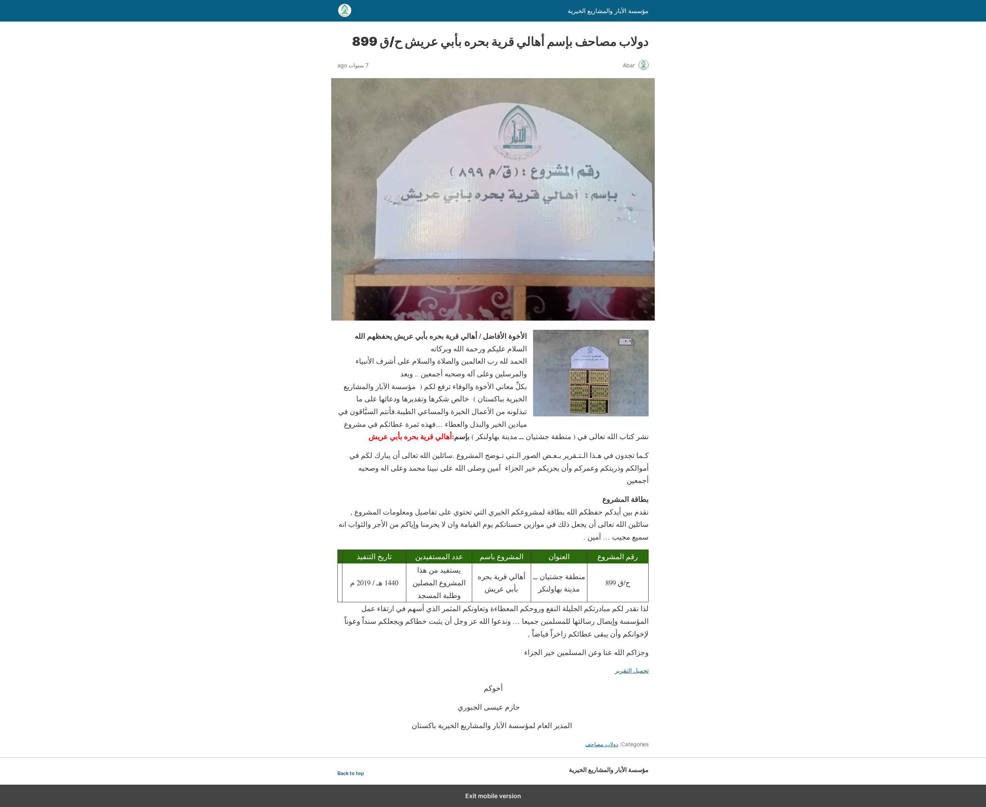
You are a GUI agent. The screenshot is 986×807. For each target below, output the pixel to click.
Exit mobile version (493, 796)
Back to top (350, 773)
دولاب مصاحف (601, 744)
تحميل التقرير (632, 670)
